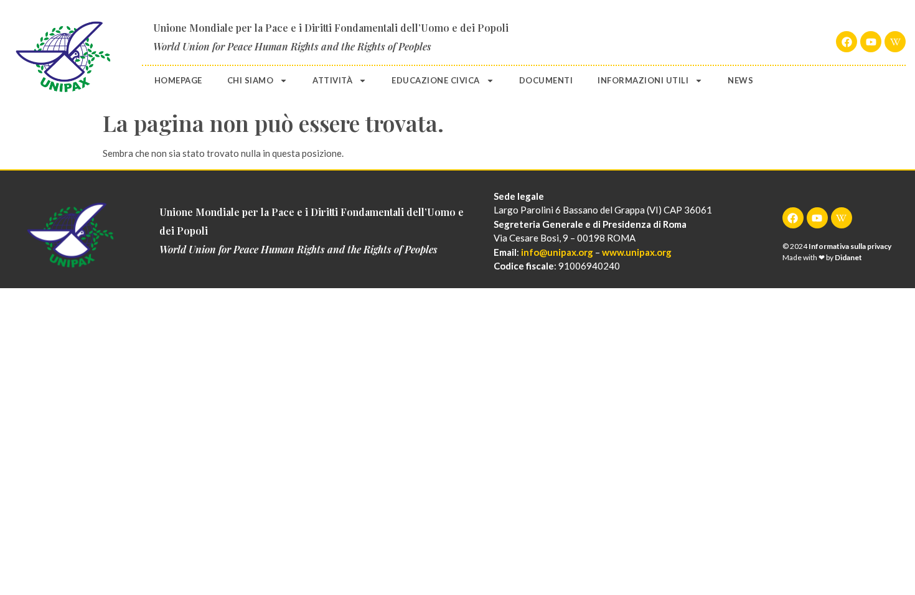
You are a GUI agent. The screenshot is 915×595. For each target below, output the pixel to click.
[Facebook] (846, 41)
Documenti (546, 80)
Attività (332, 80)
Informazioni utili (643, 80)
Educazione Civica (436, 80)
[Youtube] (870, 41)
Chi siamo (250, 80)
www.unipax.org (637, 252)
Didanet (848, 257)
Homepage (178, 80)
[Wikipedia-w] (895, 41)
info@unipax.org (557, 252)
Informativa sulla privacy (850, 246)
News (740, 80)
